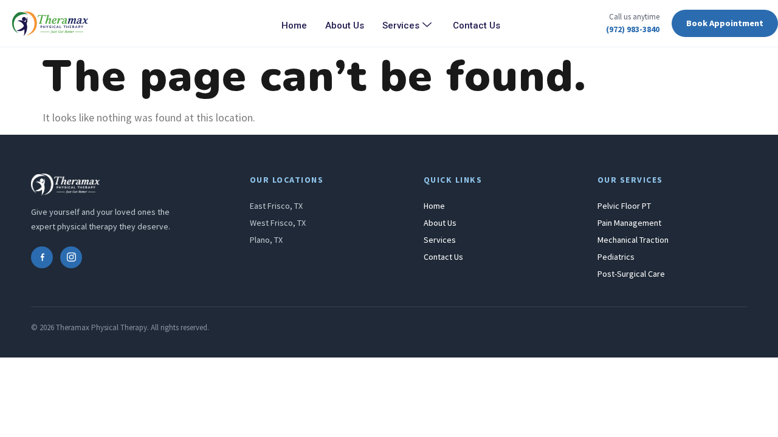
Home (294, 25)
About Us (344, 25)
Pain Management (629, 222)
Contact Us (476, 25)
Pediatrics (616, 256)
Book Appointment (724, 23)
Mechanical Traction (633, 239)
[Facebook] (42, 257)
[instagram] (71, 257)
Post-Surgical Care (631, 273)
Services (400, 25)
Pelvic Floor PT (624, 205)
